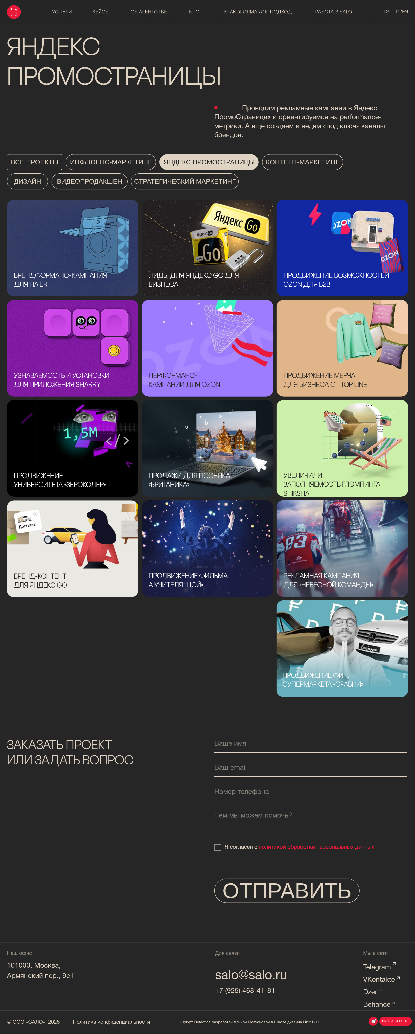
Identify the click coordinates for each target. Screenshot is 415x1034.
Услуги (62, 12)
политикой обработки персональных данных (316, 847)
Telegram (377, 968)
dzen (402, 12)
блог (195, 12)
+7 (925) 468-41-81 (245, 991)
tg (386, 12)
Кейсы (101, 12)
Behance (377, 1005)
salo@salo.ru (251, 976)
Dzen (371, 992)
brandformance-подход (258, 12)
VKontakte (379, 980)
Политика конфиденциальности (111, 1022)
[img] (72, 548)
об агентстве (149, 12)
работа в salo (333, 12)
